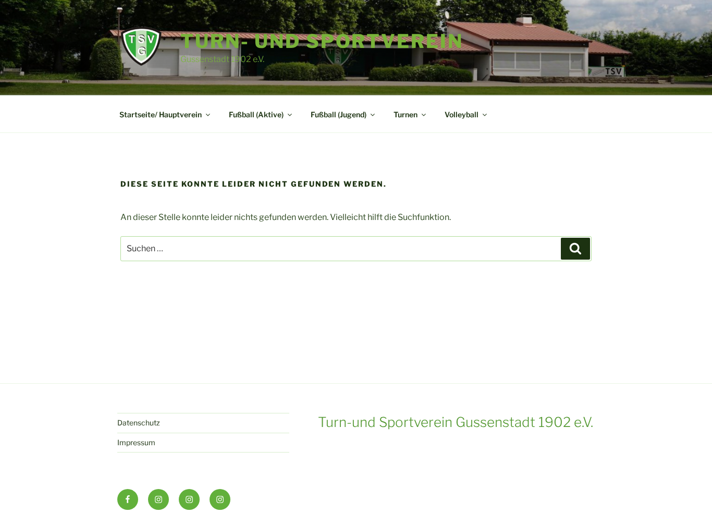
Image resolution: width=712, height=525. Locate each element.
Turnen (406, 114)
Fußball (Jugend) (338, 114)
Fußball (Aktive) (256, 114)
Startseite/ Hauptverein (160, 114)
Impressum (136, 442)
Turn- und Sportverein (321, 41)
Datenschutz (138, 422)
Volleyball (461, 114)
